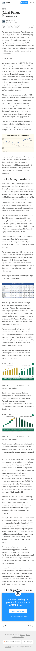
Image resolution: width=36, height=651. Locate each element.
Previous (8, 626)
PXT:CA (5, 34)
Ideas (4, 9)
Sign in (32, 3)
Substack (8, 647)
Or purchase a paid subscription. (18, 616)
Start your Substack (13, 642)
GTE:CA (16, 71)
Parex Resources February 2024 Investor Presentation (15, 387)
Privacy (22, 635)
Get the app (28, 642)
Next (29, 626)
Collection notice (18, 637)
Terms (28, 635)
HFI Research (10, 20)
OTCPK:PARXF (16, 34)
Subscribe (24, 3)
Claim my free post (18, 611)
